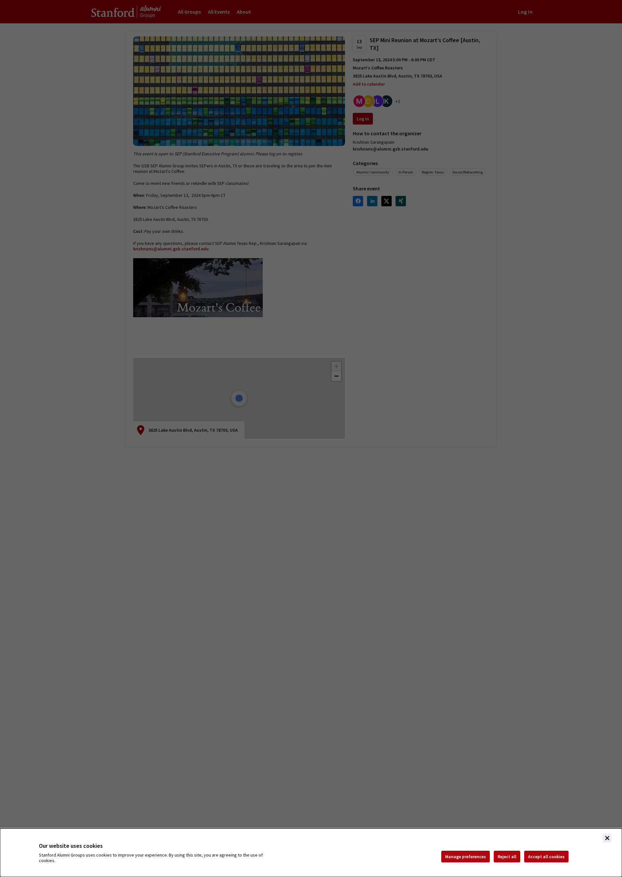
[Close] (607, 838)
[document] (311, 852)
